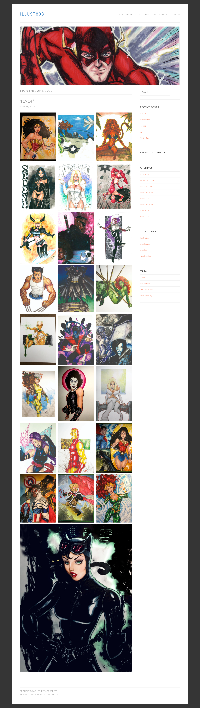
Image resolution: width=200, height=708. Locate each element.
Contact (165, 14)
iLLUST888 (32, 13)
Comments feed (146, 289)
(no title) (143, 126)
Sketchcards (127, 14)
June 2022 (144, 174)
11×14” (27, 101)
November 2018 (146, 204)
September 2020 (147, 180)
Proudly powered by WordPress (38, 691)
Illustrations (148, 14)
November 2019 (146, 192)
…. (141, 132)
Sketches (143, 250)
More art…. (144, 138)
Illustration (144, 238)
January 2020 (146, 186)
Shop (177, 14)
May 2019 (144, 198)
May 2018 (144, 216)
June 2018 (144, 210)
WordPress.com (49, 694)
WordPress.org (146, 295)
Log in (142, 277)
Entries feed (145, 283)
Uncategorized (145, 256)
